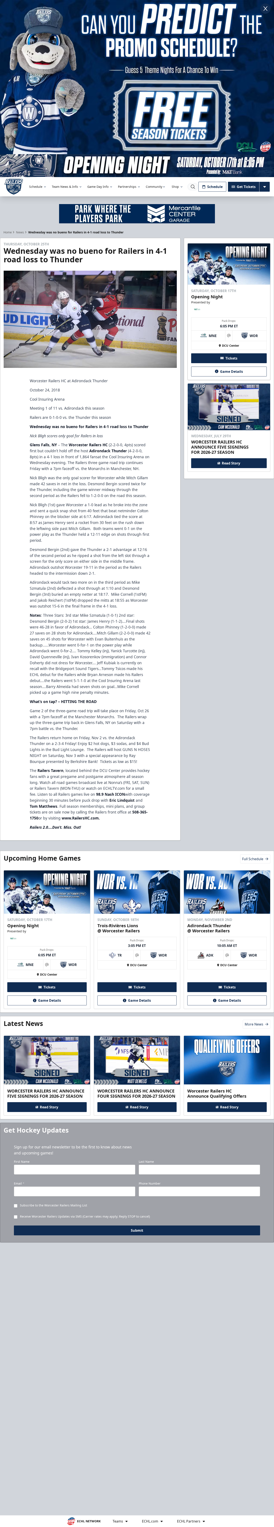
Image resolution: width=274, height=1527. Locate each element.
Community (154, 187)
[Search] (193, 186)
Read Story (231, 463)
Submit (137, 1230)
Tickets (231, 358)
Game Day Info (98, 187)
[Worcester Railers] (13, 187)
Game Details (231, 371)
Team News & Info (65, 187)
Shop (175, 187)
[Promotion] (137, 165)
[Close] (265, 8)
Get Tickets (246, 186)
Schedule (35, 187)
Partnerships (127, 187)
